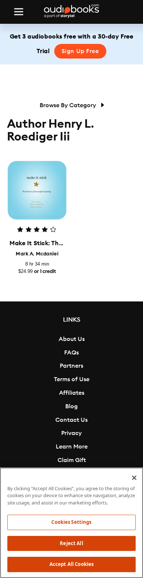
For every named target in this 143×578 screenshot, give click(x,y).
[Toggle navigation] (19, 12)
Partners (71, 366)
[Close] (134, 478)
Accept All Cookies (72, 564)
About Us (72, 339)
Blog (71, 406)
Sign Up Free (80, 51)
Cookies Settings (71, 522)
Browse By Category (69, 105)
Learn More (72, 447)
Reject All (71, 543)
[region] (71, 523)
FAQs (71, 353)
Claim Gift (72, 460)
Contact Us (71, 420)
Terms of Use (71, 379)
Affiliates (71, 393)
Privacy (71, 433)
